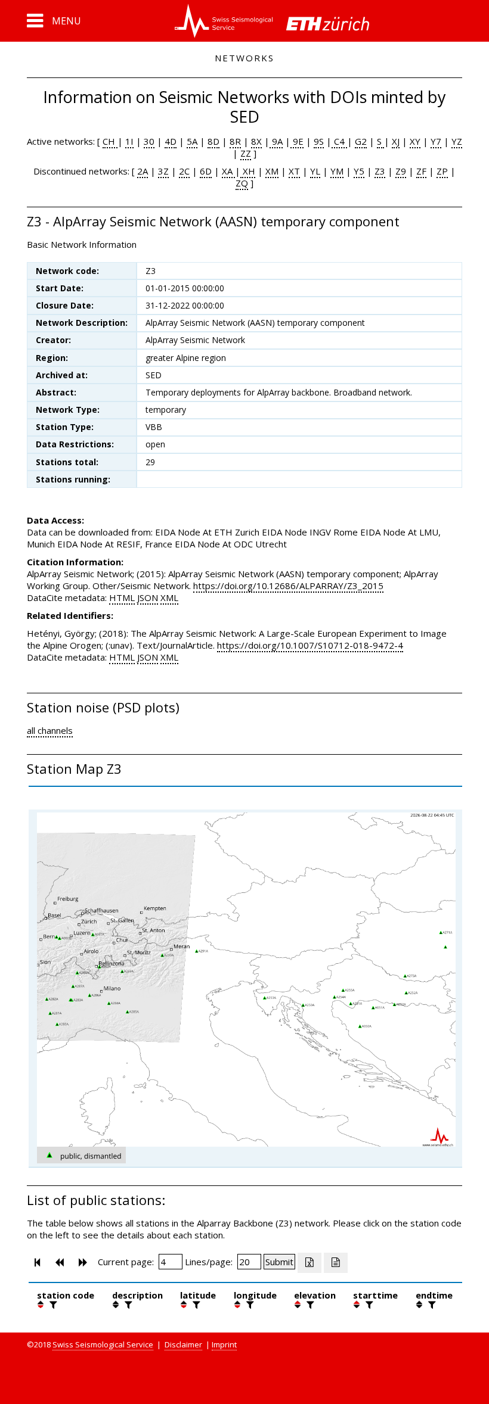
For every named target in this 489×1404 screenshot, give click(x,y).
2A (142, 171)
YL (315, 171)
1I (129, 141)
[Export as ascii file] (336, 1263)
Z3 (380, 171)
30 (149, 141)
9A (276, 141)
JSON (147, 597)
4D (171, 141)
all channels (50, 730)
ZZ (245, 153)
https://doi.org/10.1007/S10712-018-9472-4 (310, 645)
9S (319, 141)
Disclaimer (183, 1344)
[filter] (52, 1304)
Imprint (224, 1344)
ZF (421, 171)
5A (192, 141)
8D (213, 141)
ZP (442, 171)
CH (110, 141)
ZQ (242, 183)
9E (297, 141)
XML (169, 597)
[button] (54, 21)
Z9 (400, 171)
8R (235, 141)
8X (256, 141)
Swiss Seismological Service (102, 1344)
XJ (396, 141)
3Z (163, 171)
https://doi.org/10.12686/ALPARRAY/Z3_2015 (288, 586)
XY (415, 141)
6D (206, 171)
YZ (456, 141)
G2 (361, 141)
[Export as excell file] (309, 1263)
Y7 (436, 141)
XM (271, 171)
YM (336, 171)
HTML (122, 597)
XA (228, 171)
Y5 (359, 171)
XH (247, 171)
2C (184, 171)
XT (294, 171)
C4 (339, 141)
